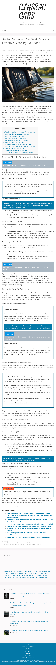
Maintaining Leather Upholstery (17, 140)
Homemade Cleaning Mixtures (16, 150)
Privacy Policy (28, 651)
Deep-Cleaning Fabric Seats (15, 138)
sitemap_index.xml (28, 655)
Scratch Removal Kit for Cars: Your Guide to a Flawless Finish (29, 526)
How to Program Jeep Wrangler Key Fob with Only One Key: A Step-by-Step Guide (22, 544)
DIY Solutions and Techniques (13, 148)
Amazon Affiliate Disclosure (28, 646)
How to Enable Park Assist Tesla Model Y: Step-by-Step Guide (18, 542)
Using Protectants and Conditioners (18, 144)
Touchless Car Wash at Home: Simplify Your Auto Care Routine (29, 513)
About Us (28, 644)
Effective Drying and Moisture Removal (19, 153)
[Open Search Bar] (53, 30)
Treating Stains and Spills (14, 136)
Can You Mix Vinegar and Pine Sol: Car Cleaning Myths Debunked (30, 524)
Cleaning (6, 541)
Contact (28, 648)
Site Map (28, 653)
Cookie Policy (28, 650)
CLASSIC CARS (32, 11)
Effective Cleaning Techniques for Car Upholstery (20, 132)
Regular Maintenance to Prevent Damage (20, 146)
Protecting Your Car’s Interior (13, 142)
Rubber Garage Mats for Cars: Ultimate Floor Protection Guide (29, 537)
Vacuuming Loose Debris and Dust (17, 134)
